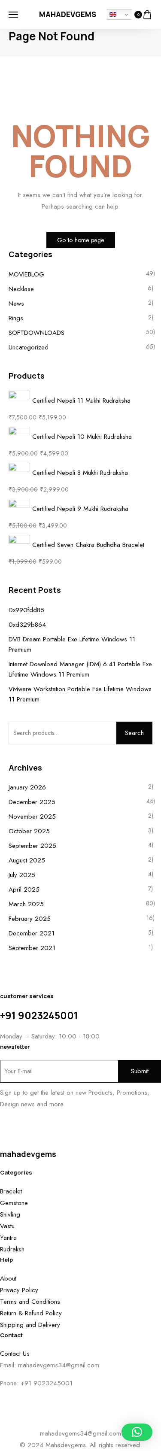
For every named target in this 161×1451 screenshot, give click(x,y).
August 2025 (27, 860)
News (16, 303)
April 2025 (24, 889)
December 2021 (32, 933)
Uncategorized (29, 347)
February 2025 (30, 918)
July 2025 (22, 875)
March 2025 (26, 904)
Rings (16, 318)
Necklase (21, 289)
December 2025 (32, 802)
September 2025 (32, 845)
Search (134, 733)
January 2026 (27, 787)
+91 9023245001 (39, 1015)
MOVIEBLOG (26, 274)
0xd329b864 (27, 624)
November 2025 (32, 816)
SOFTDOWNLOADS (36, 332)
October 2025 (29, 831)
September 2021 (32, 948)
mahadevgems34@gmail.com (58, 1365)
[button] (137, 1432)
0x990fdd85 (26, 610)
